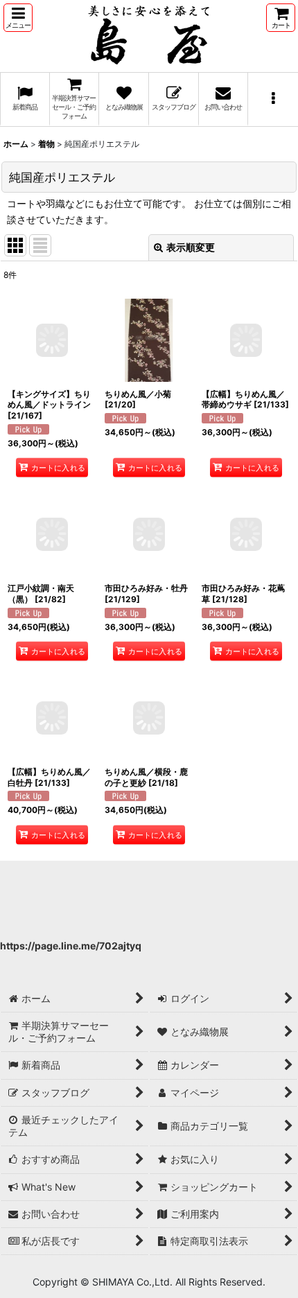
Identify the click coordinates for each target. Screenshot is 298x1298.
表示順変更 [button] (190, 247)
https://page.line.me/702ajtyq (70, 945)
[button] (18, 17)
